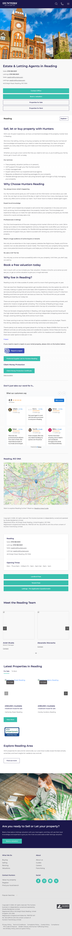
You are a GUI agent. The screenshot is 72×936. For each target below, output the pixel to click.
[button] (36, 482)
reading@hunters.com (15, 77)
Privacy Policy (7, 924)
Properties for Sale (36, 102)
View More (10, 719)
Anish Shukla (8, 643)
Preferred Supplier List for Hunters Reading (22, 358)
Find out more (12, 760)
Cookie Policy (45, 924)
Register (5, 883)
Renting (5, 865)
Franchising (40, 868)
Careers (39, 865)
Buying (5, 860)
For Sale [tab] (6, 671)
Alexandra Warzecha (46, 643)
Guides (38, 863)
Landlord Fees (36, 576)
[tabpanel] (36, 699)
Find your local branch (10, 885)
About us (39, 860)
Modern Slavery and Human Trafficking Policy (33, 926)
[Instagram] (44, 881)
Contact (6, 648)
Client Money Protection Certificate (19, 371)
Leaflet (67, 504)
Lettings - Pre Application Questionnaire (36, 589)
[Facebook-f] (38, 881)
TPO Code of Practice (10, 926)
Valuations (6, 868)
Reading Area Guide (41, 508)
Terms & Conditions (19, 924)
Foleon (6, 339)
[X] (56, 881)
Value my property (9, 880)
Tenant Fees (36, 583)
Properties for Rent (36, 108)
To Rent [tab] (14, 671)
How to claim (8, 375)
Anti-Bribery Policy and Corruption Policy (16, 928)
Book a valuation (36, 96)
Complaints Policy (33, 924)
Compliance (55, 924)
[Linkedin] (50, 881)
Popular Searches (8, 895)
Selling (4, 863)
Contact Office (36, 91)
